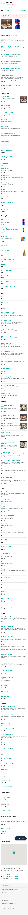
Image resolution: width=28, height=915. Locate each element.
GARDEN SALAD (5, 432)
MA (6, 889)
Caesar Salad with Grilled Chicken (10, 460)
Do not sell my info (6, 906)
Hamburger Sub (5, 577)
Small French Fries (6, 145)
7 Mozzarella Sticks (6, 156)
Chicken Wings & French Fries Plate (11, 61)
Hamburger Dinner (6, 336)
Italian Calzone (5, 723)
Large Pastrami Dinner (7, 343)
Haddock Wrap (5, 696)
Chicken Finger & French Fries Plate (11, 54)
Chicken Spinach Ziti (7, 775)
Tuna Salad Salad (6, 469)
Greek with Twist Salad (7, 415)
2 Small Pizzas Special (7, 75)
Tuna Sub (4, 605)
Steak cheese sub (6, 546)
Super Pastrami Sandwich (8, 133)
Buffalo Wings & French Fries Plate (10, 85)
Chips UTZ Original (6, 270)
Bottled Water (5, 245)
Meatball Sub (4, 531)
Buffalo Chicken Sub (7, 507)
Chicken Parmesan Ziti (7, 764)
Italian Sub (4, 591)
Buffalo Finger (5, 175)
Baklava (3, 264)
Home (3, 889)
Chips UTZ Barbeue (6, 275)
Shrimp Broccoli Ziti (6, 780)
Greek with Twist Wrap (7, 636)
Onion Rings (4, 163)
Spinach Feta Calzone (7, 748)
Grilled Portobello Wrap (7, 626)
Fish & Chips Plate (6, 39)
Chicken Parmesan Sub (7, 515)
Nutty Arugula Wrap (6, 645)
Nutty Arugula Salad (6, 477)
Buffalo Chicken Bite (7, 202)
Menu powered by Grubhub (14, 31)
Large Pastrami (5, 126)
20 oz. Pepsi (4, 228)
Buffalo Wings (5, 190)
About (7, 10)
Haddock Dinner (5, 828)
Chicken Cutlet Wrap (7, 670)
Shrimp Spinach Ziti (6, 786)
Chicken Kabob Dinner (7, 329)
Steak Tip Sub (5, 500)
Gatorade (4, 236)
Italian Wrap (4, 691)
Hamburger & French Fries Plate (10, 46)
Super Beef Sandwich (7, 112)
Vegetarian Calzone (6, 743)
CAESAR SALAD (5, 452)
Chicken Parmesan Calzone (8, 729)
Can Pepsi (4, 219)
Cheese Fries (4, 209)
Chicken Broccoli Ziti (7, 758)
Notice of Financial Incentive (9, 903)
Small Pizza (4, 296)
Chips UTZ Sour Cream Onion (9, 287)
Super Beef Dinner (6, 320)
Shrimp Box (4, 796)
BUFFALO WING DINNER (7, 385)
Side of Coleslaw (5, 810)
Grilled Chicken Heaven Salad (7, 405)
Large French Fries (6, 150)
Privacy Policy (5, 900)
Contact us (4, 895)
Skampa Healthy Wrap (7, 677)
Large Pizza (4, 302)
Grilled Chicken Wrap (7, 663)
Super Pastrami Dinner (7, 351)
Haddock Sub (5, 598)
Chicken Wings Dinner (7, 377)
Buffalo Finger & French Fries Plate (11, 68)
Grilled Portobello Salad (7, 423)
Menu (2, 10)
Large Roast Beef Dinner (8, 312)
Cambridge (10, 889)
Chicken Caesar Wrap (7, 654)
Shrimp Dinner (5, 820)
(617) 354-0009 (9, 7)
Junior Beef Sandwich (7, 97)
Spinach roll (4, 197)
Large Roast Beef (6, 105)
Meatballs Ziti (5, 769)
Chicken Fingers (5, 168)
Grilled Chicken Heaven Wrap (9, 617)
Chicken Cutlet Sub (6, 524)
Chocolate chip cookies (7, 259)
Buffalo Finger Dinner (7, 368)
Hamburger (4, 119)
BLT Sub (3, 584)
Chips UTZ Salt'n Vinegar (8, 281)
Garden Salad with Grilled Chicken (8, 442)
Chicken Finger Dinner (7, 360)
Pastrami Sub (5, 561)
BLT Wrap (4, 685)
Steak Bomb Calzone (7, 734)
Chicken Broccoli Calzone (8, 715)
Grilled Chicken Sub (6, 491)
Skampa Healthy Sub (7, 569)
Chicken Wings (5, 183)
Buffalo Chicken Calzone (8, 706)
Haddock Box (5, 803)
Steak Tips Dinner (6, 393)
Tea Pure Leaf (5, 250)
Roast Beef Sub (5, 539)
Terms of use (5, 897)
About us (4, 892)
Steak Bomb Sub (5, 553)
